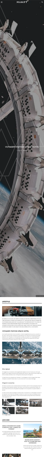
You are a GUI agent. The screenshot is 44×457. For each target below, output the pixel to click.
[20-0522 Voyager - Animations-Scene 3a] (8, 410)
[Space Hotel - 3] (8, 402)
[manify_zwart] (22, 2)
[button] (1, 2)
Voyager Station (8, 414)
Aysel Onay (25, 150)
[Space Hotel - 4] (22, 410)
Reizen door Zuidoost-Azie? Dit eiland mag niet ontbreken (32, 441)
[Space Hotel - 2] (22, 402)
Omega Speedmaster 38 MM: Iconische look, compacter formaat (11, 427)
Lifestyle (6, 301)
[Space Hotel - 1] (35, 403)
